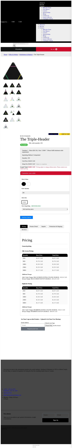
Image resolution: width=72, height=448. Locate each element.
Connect (42, 6)
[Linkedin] (58, 380)
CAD (20, 21)
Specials (42, 4)
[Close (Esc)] (33, 445)
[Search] (14, 46)
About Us (42, 3)
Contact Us (4, 22)
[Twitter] (53, 380)
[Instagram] (50, 380)
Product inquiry (53, 134)
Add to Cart (65, 134)
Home (5, 54)
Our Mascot (46, 9)
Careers (45, 11)
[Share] (35, 445)
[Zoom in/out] (38, 445)
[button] (53, 22)
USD (13, 21)
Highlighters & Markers (26, 54)
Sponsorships (46, 12)
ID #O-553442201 (25, 136)
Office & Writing (13, 54)
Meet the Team (47, 7)
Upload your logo (50, 323)
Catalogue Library (48, 18)
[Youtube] (56, 380)
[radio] (24, 184)
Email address (25, 322)
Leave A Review (47, 17)
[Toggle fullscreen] (37, 445)
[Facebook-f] (47, 380)
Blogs (44, 14)
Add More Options (26, 217)
